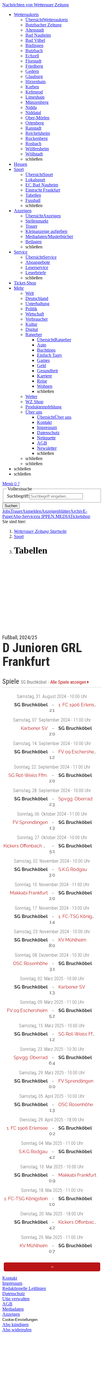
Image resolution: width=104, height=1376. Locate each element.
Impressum (47, 427)
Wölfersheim (37, 148)
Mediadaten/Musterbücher (49, 236)
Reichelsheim (37, 133)
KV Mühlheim (72, 940)
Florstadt (33, 61)
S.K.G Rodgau (72, 869)
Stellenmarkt (36, 221)
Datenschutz (48, 432)
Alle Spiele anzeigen (68, 682)
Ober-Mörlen (37, 117)
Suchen (11, 506)
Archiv (76, 511)
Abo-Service (24, 516)
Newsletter (47, 448)
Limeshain (34, 97)
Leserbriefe (35, 272)
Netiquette (46, 437)
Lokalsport (35, 179)
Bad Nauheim (38, 35)
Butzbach (34, 50)
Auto (41, 344)
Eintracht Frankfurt (42, 190)
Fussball (32, 200)
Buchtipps (46, 350)
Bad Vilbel (35, 40)
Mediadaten (13, 1309)
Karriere (44, 375)
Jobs (6, 511)
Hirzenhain (35, 81)
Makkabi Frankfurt (29, 893)
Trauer (31, 226)
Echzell (32, 55)
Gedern (32, 71)
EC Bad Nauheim (41, 184)
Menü (7, 483)
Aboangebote (37, 262)
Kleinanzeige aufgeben (46, 231)
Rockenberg (36, 138)
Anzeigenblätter (55, 511)
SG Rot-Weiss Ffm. (28, 775)
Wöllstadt (34, 153)
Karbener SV (34, 728)
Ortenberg (34, 122)
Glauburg (34, 76)
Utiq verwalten (15, 1298)
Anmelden (31, 511)
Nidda (31, 107)
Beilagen (33, 241)
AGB (42, 443)
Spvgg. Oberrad (75, 799)
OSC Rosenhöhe (30, 963)
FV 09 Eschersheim (78, 752)
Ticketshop (80, 516)
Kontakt (44, 422)
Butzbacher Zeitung (43, 24)
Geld (41, 365)
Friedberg (34, 66)
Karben (32, 86)
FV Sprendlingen (30, 822)
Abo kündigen (15, 1324)
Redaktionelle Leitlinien (24, 1288)
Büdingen (34, 45)
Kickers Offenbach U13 (27, 846)
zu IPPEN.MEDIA (53, 516)
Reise (42, 381)
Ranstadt (33, 128)
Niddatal (33, 112)
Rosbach (33, 143)
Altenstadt (34, 30)
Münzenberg (37, 102)
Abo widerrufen (16, 1329)
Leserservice (36, 267)
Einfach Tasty (49, 355)
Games (43, 360)
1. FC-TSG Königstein (80, 916)
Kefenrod (34, 91)
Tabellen (33, 195)
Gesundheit (47, 370)
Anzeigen (11, 1314)
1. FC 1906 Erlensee (78, 705)
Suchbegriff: (18, 496)
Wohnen (44, 386)
